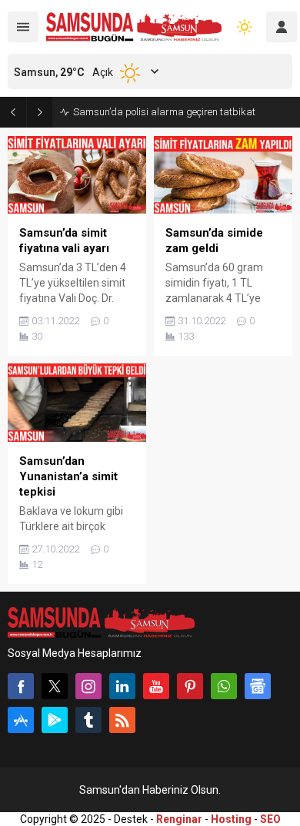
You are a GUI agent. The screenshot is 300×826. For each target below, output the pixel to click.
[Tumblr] (88, 720)
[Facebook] (21, 686)
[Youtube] (156, 686)
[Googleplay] (55, 720)
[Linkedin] (122, 686)
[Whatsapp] (224, 686)
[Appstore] (21, 720)
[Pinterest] (190, 686)
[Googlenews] (258, 686)
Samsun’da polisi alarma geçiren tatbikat (164, 112)
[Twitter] (55, 686)
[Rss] (122, 720)
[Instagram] (88, 686)
